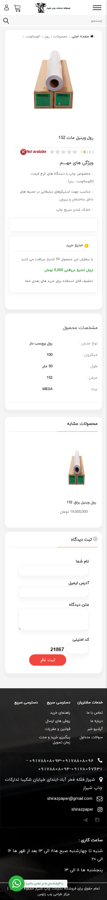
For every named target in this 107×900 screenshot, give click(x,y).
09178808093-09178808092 (61, 760)
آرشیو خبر (95, 729)
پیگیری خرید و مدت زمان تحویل (54, 740)
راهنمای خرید (60, 712)
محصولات (60, 36)
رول (47, 36)
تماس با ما (95, 712)
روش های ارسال (58, 721)
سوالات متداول (91, 737)
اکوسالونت (33, 36)
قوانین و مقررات (57, 729)
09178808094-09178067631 (70, 768)
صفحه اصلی (81, 36)
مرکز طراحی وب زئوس (54, 894)
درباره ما (96, 721)
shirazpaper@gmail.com (69, 799)
